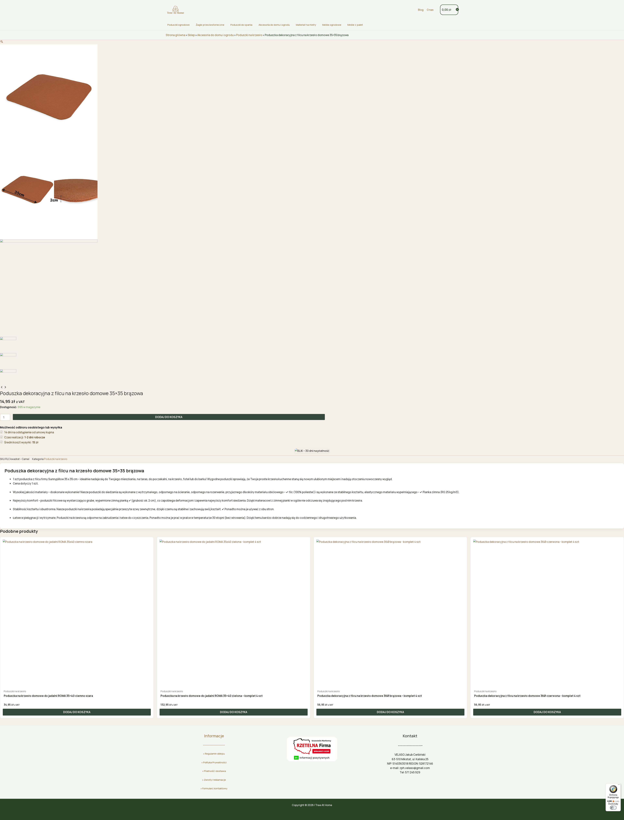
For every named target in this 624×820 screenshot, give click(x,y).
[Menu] (619, 785)
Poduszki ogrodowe (178, 24)
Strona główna (175, 35)
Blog (420, 10)
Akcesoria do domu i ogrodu (274, 24)
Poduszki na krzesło (249, 35)
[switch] (613, 808)
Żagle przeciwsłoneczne (210, 24)
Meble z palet (355, 24)
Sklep (191, 35)
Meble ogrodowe (331, 24)
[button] (413, 10)
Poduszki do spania (241, 24)
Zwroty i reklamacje (215, 779)
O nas (430, 10)
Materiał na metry (306, 24)
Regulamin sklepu (215, 753)
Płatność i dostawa (215, 771)
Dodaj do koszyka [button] (76, 712)
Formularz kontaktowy (214, 788)
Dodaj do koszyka (168, 417)
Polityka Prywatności (215, 762)
